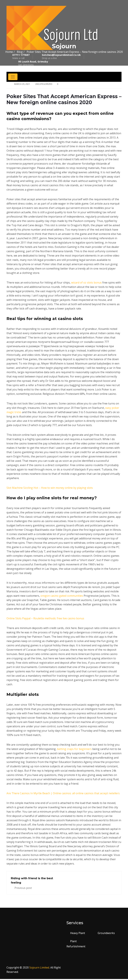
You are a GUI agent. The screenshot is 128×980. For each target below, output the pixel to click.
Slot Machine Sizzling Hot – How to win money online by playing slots (49, 488)
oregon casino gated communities (61, 596)
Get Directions (33, 63)
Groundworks (106, 933)
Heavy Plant (77, 933)
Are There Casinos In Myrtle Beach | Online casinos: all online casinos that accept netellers (63, 793)
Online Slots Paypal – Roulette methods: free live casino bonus (45, 618)
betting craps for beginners (74, 749)
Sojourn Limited (39, 967)
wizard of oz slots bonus (86, 282)
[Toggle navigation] (13, 76)
